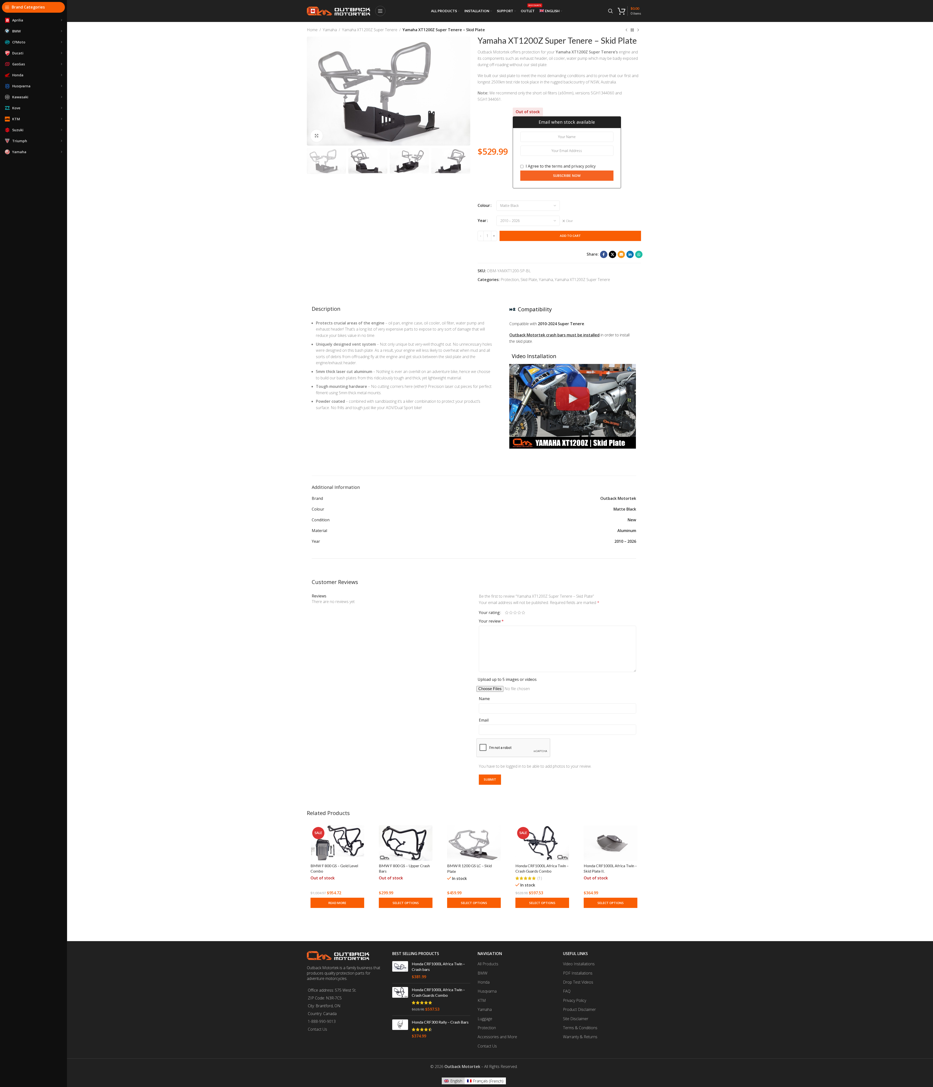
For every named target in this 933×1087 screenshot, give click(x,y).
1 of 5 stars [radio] (507, 612)
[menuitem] (551, 11)
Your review (491, 621)
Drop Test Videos (578, 982)
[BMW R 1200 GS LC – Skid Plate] (474, 843)
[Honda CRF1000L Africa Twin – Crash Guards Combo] (542, 843)
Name (484, 698)
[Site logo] (338, 10)
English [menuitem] (456, 1081)
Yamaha (330, 29)
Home (312, 29)
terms (557, 166)
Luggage (485, 1018)
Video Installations (579, 963)
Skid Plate (529, 279)
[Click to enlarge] (317, 136)
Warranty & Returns (580, 1036)
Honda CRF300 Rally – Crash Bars (440, 1022)
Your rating (489, 612)
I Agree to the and (560, 166)
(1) (539, 878)
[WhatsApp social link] (638, 254)
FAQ (567, 991)
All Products (488, 963)
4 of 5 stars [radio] (519, 612)
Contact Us (317, 1029)
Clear (569, 221)
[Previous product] (626, 30)
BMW (482, 973)
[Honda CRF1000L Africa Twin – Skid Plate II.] (610, 843)
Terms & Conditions (580, 1027)
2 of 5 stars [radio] (511, 612)
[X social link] (612, 254)
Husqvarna (487, 991)
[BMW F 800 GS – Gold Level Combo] (337, 843)
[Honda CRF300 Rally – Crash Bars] (400, 1029)
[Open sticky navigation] (380, 11)
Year (482, 220)
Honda (484, 982)
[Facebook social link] (603, 254)
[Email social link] (621, 254)
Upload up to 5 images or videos (507, 679)
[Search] (610, 11)
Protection (510, 279)
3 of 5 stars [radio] (515, 612)
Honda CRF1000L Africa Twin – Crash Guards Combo (438, 992)
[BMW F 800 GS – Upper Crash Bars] (405, 843)
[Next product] (638, 30)
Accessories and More (497, 1036)
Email (484, 720)
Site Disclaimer (575, 1018)
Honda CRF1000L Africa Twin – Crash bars (438, 966)
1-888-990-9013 (322, 1021)
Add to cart (570, 235)
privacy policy (583, 166)
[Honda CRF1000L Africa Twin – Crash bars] (400, 970)
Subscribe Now (567, 175)
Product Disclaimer (579, 1009)
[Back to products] (632, 30)
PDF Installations (577, 973)
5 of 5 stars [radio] (523, 612)
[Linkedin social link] (630, 254)
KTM (482, 1000)
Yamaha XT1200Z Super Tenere (369, 29)
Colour (484, 205)
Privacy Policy (574, 1000)
